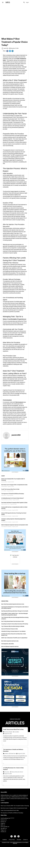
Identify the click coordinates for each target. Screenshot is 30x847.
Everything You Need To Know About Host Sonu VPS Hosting (14, 623)
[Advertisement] (15, 20)
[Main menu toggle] (2, 2)
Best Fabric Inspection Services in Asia (9, 640)
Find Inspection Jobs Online (7, 643)
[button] (24, 2)
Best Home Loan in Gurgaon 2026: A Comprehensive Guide (14, 484)
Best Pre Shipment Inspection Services (9, 646)
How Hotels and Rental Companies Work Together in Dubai (14, 502)
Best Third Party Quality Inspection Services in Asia (12, 604)
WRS (8, 2)
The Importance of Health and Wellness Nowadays (12, 493)
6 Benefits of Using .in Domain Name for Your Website (13, 631)
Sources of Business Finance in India (9, 628)
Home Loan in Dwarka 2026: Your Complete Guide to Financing (15, 805)
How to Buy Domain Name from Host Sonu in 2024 (12, 621)
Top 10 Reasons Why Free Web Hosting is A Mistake (12, 626)
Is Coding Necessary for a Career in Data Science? (12, 498)
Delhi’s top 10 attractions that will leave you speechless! (14, 637)
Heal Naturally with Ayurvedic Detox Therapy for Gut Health (14, 611)
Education (7, 771)
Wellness (7, 753)
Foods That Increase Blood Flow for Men (10, 489)
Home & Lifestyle (8, 731)
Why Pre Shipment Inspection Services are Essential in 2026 (14, 524)
